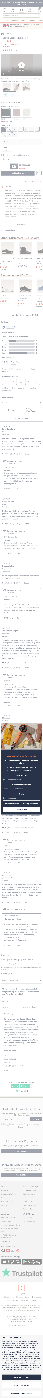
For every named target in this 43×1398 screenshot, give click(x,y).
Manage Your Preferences (21, 1393)
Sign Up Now (21, 809)
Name (21, 794)
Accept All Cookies (21, 1377)
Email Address (21, 775)
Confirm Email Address (21, 784)
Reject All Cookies (21, 1385)
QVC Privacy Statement (28, 803)
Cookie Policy (30, 1369)
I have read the (22, 803)
